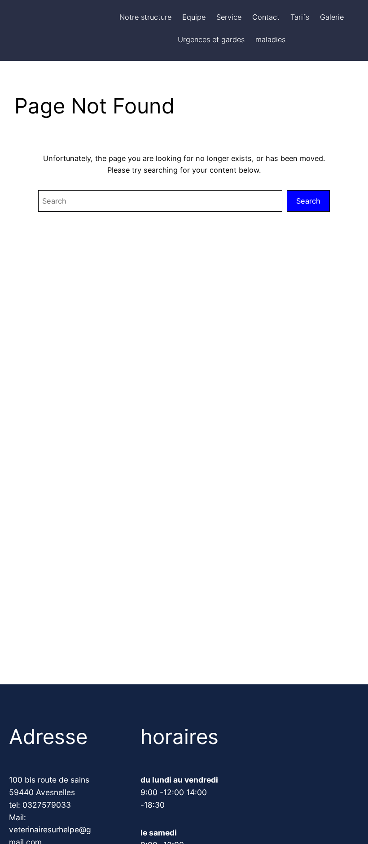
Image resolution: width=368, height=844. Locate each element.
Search (308, 200)
